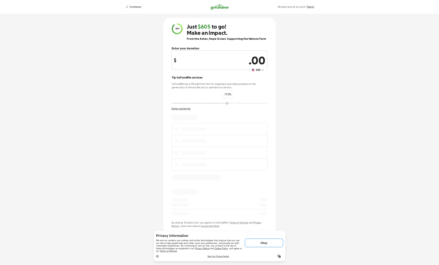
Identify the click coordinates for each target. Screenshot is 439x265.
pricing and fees (210, 226)
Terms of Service (238, 222)
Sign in (310, 6)
